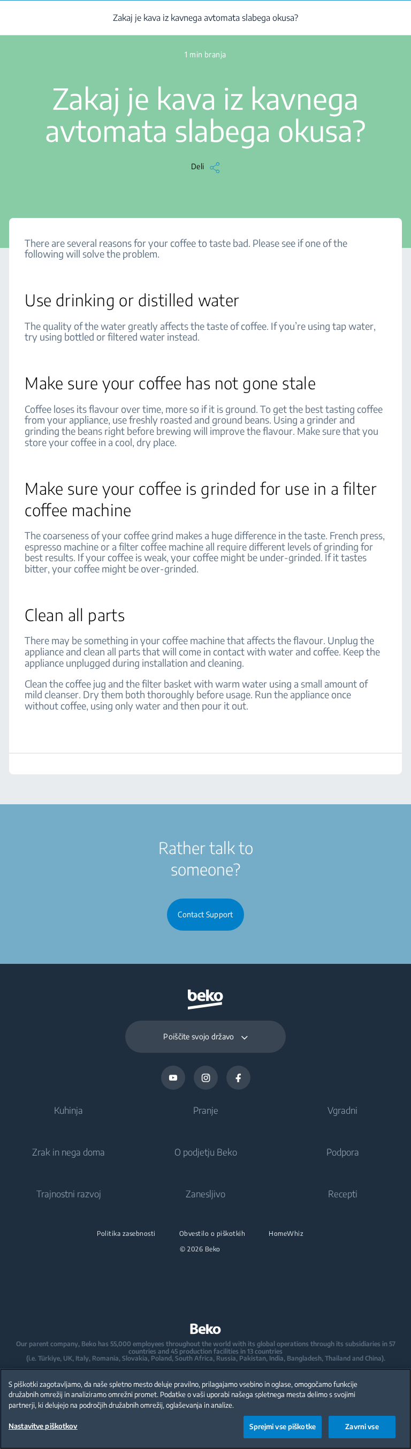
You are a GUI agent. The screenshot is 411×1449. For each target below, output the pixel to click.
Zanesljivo (205, 1193)
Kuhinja (68, 1110)
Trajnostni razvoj (68, 1193)
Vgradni (342, 1110)
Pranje (205, 1110)
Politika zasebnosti (126, 1233)
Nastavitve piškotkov (43, 1426)
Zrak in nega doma (68, 1152)
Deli (197, 166)
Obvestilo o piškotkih (212, 1233)
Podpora (342, 1152)
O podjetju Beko (205, 1152)
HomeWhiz (286, 1233)
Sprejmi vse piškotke (282, 1426)
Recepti (342, 1193)
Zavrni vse (361, 1426)
